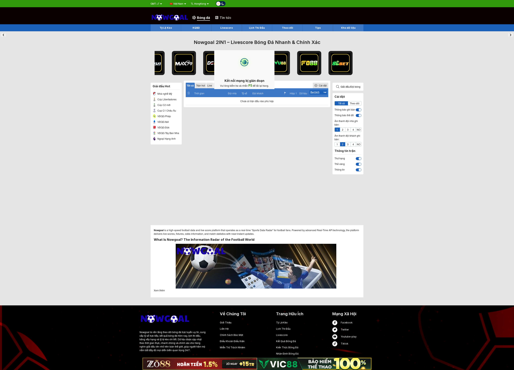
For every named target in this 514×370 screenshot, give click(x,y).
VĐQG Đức (163, 127)
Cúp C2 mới (163, 105)
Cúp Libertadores (166, 99)
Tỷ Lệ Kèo (282, 322)
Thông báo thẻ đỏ (344, 115)
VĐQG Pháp (164, 116)
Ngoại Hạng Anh (166, 138)
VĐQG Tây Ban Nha (168, 133)
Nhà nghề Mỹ (164, 93)
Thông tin (340, 169)
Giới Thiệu (226, 322)
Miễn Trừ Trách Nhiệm (232, 347)
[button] (3, 35)
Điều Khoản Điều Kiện (232, 341)
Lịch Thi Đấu (283, 328)
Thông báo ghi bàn (345, 109)
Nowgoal (159, 230)
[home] (169, 17)
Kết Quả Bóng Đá (286, 341)
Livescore (282, 334)
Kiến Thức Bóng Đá (287, 347)
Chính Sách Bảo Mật (231, 334)
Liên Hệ (224, 328)
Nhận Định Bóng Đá (287, 353)
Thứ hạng (340, 158)
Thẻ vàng (340, 164)
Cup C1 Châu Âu (166, 110)
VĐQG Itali (163, 121)
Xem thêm (159, 290)
